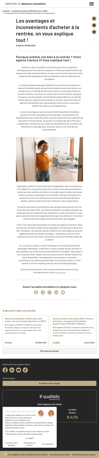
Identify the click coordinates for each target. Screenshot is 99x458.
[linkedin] (11, 370)
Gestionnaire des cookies (83, 454)
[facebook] (5, 370)
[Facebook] (36, 292)
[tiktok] (25, 370)
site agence (60, 272)
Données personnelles (60, 454)
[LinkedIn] (56, 292)
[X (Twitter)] (49, 292)
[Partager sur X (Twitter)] (94, 25)
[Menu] (91, 3)
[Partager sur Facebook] (94, 18)
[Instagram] (43, 292)
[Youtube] (63, 292)
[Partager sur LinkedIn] (94, 32)
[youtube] (18, 370)
